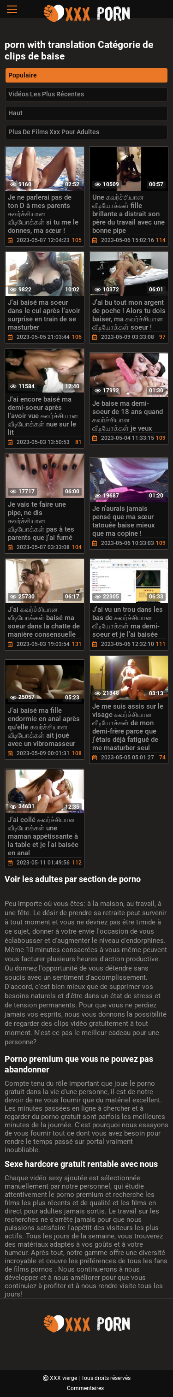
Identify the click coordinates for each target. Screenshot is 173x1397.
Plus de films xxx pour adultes (53, 132)
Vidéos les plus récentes (46, 94)
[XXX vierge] (87, 20)
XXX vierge (64, 1378)
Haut (15, 113)
